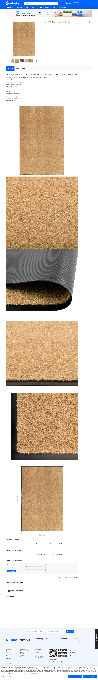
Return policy (37, 650)
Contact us (8, 653)
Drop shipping (23, 653)
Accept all (75, 676)
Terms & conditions (38, 649)
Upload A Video (48, 554)
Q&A (23, 68)
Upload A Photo (48, 544)
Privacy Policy (34, 673)
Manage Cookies (7, 676)
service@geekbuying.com (77, 650)
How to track (8, 650)
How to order (8, 649)
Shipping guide (23, 649)
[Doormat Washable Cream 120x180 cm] (15, 61)
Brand (26, 7)
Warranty (8, 655)
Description (10, 68)
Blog (54, 7)
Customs (36, 655)
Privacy (36, 652)
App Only (47, 7)
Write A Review (11, 571)
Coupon (40, 7)
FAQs (7, 656)
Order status (8, 658)
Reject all (90, 676)
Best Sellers (19, 7)
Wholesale (22, 652)
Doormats (31, 19)
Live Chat (74, 655)
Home (7, 19)
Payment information (24, 650)
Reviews (18, 68)
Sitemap (7, 659)
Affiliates (22, 655)
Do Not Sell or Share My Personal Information (39, 657)
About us (7, 652)
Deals (33, 7)
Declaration (37, 653)
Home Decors (24, 18)
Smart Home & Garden (15, 18)
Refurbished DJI (63, 7)
